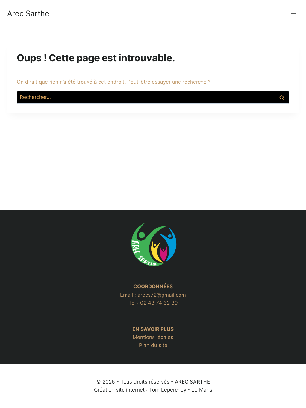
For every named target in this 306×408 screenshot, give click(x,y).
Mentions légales (153, 337)
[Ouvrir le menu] (293, 13)
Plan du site (153, 345)
